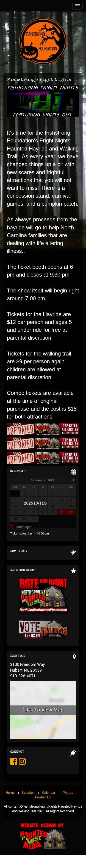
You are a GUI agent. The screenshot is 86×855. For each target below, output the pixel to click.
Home (10, 792)
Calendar (48, 792)
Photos (68, 792)
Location (28, 792)
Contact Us (43, 797)
